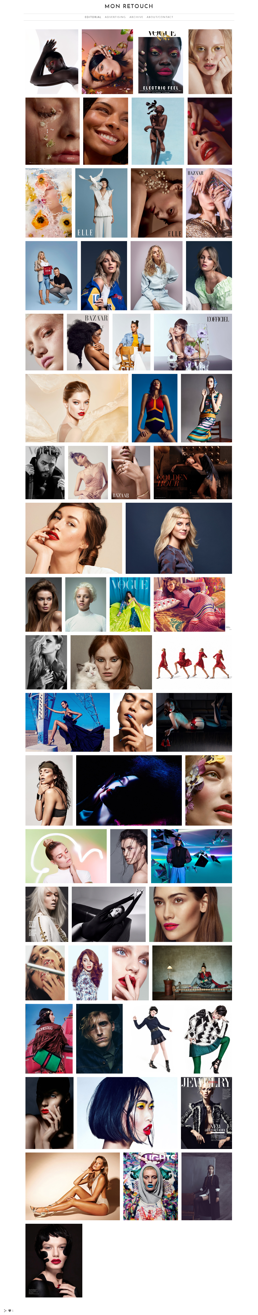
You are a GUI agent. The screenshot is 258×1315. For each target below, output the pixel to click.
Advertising (115, 17)
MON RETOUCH (129, 6)
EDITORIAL (93, 17)
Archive (136, 17)
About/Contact (160, 17)
